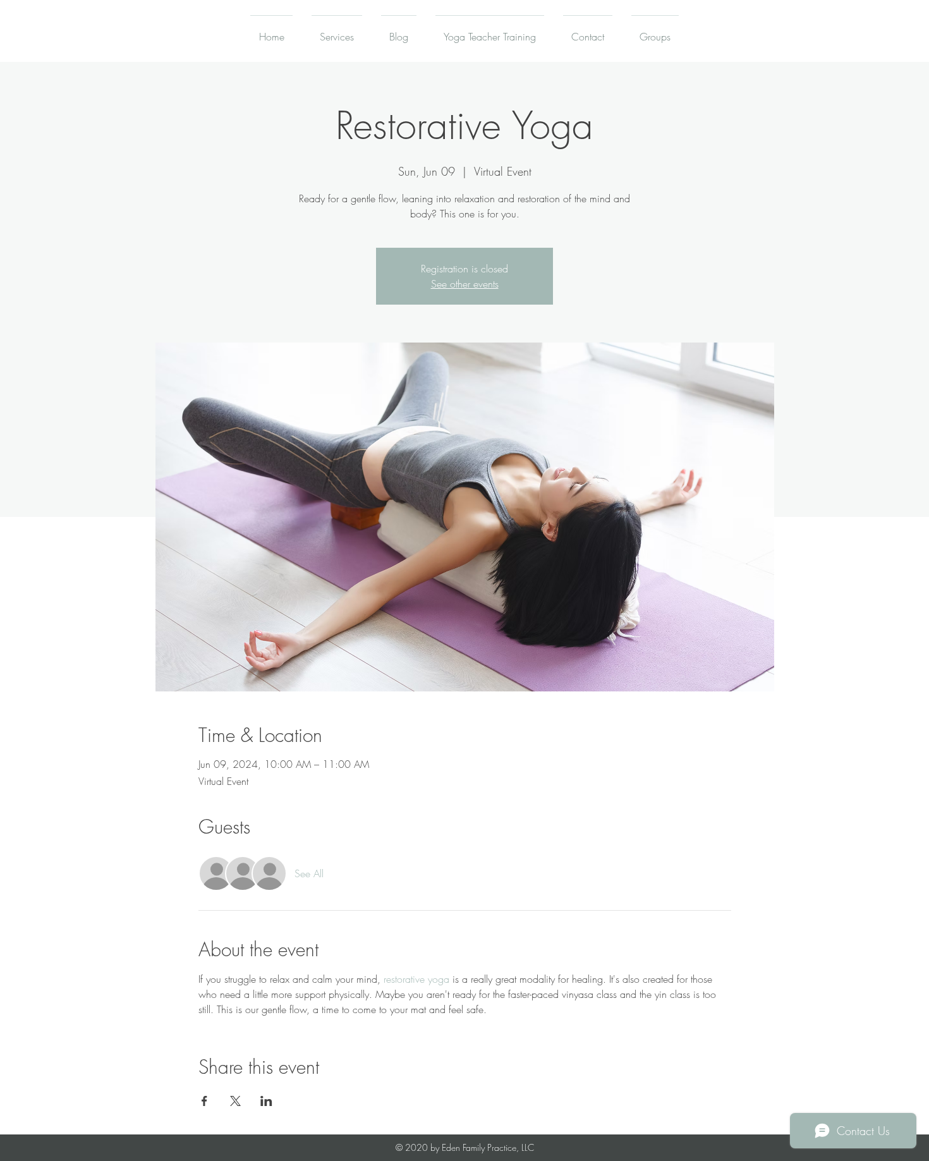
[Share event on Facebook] (204, 1101)
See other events (465, 284)
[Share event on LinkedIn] (266, 1101)
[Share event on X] (235, 1101)
